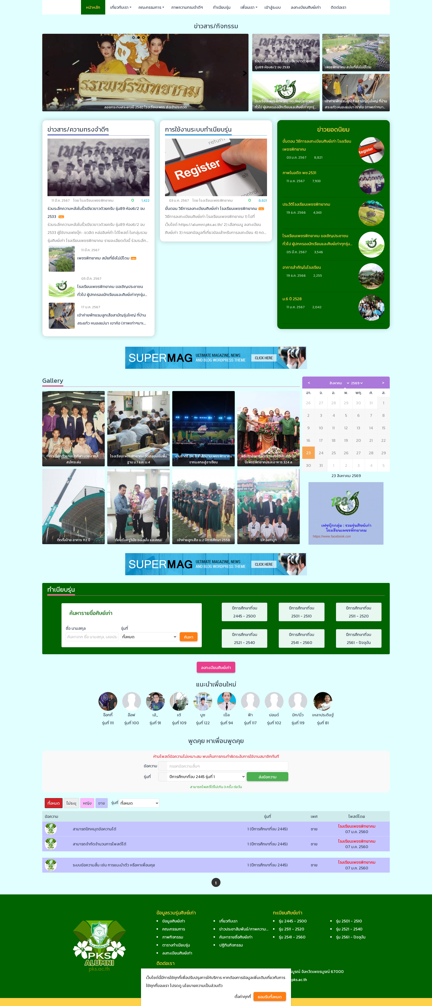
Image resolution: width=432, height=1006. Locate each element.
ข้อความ (150, 766)
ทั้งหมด (54, 803)
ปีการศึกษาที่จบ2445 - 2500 (244, 612)
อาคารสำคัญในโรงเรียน (301, 267)
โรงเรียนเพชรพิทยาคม (357, 826)
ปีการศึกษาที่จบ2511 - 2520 (358, 612)
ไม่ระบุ (71, 803)
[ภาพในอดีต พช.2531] (371, 182)
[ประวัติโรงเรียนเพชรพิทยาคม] (371, 213)
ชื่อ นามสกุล (76, 628)
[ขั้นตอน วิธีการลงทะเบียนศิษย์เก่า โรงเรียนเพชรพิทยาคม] (216, 167)
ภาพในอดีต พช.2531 (299, 173)
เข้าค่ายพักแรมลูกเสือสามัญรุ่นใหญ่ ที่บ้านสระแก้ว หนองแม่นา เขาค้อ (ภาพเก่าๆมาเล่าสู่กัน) (112, 323)
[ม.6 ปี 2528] (371, 308)
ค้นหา (188, 637)
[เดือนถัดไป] (383, 383)
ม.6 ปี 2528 (292, 299)
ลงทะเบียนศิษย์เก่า (216, 667)
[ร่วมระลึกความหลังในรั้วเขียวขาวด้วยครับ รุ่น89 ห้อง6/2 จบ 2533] (99, 167)
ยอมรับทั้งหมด (270, 997)
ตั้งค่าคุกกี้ (242, 996)
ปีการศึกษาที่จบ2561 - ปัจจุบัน (358, 638)
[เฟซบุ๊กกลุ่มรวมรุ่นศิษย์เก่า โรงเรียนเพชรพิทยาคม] (346, 513)
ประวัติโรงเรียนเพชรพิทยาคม (306, 204)
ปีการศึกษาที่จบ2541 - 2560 (301, 638)
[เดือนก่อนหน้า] (309, 383)
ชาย (101, 803)
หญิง (87, 803)
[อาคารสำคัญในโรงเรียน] (371, 276)
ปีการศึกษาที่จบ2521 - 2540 (244, 638)
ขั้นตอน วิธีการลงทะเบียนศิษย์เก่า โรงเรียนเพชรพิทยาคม (211, 208)
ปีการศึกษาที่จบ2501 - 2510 (301, 612)
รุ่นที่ (124, 628)
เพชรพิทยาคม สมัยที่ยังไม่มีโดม (103, 258)
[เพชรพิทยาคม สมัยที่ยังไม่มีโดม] (62, 259)
